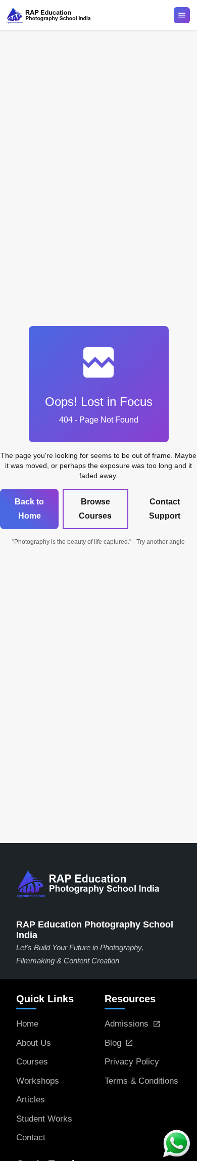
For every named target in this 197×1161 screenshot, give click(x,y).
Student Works (44, 1119)
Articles (30, 1099)
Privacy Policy (132, 1061)
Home (27, 1024)
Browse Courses (95, 508)
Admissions (127, 1024)
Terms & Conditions (141, 1081)
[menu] (182, 15)
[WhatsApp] (176, 1143)
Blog (113, 1043)
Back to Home (29, 508)
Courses (32, 1061)
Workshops (37, 1081)
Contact (30, 1137)
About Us (33, 1043)
